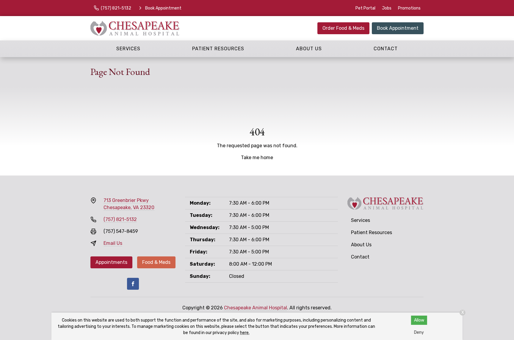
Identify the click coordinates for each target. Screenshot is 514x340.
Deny (419, 332)
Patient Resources (218, 48)
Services (128, 48)
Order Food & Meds (343, 28)
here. (245, 332)
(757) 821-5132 (120, 219)
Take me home (257, 157)
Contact (386, 48)
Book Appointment (398, 28)
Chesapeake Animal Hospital (255, 308)
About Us (309, 48)
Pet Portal (365, 8)
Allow (419, 320)
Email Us (113, 243)
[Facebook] (133, 284)
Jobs (386, 8)
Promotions (409, 8)
